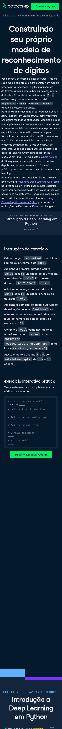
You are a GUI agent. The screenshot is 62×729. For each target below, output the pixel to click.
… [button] (14, 15)
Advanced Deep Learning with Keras (38, 181)
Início (6, 15)
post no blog (50, 157)
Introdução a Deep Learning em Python (39, 15)
